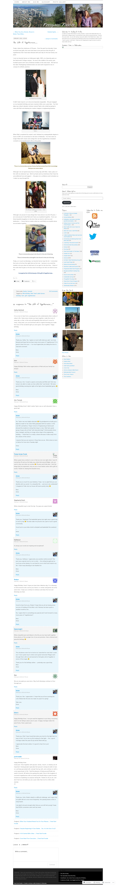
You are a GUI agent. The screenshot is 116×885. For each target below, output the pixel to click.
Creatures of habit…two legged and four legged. (72, 880)
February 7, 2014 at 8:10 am (21, 456)
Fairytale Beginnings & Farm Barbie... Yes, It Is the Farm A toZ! (38, 828)
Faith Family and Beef (69, 365)
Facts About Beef (68, 363)
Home (17, 2)
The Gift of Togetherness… (25, 42)
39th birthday (26, 293)
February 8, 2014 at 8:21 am (23, 377)
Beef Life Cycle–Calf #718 (70, 230)
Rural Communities (68, 274)
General (29, 291)
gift (26, 295)
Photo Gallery (59, 2)
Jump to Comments (51, 39)
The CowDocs (67, 376)
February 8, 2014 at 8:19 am (23, 336)
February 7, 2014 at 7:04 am (21, 312)
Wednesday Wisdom (69, 285)
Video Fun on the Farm (69, 283)
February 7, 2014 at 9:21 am (21, 541)
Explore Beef (67, 361)
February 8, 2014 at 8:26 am (23, 477)
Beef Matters (67, 359)
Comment (52, 864)
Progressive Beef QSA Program (71, 268)
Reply (15, 330)
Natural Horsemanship (69, 264)
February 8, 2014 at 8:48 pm (21, 714)
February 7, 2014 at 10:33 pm (21, 630)
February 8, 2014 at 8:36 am (23, 692)
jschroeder (18, 757)
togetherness (31, 295)
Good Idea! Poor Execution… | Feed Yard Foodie (34, 838)
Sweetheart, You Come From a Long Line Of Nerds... (73, 877)
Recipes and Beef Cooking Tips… (72, 270)
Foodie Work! (67, 255)
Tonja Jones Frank (20, 454)
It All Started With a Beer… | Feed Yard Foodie (33, 833)
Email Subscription (68, 191)
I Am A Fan (66, 368)
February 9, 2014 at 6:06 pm (23, 732)
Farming (66, 249)
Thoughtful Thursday (69, 279)
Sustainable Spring (68, 276)
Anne (17, 334)
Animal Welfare (68, 217)
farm (23, 295)
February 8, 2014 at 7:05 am (21, 677)
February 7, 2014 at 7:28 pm (21, 581)
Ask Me (36, 2)
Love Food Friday (68, 262)
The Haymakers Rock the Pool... (68, 875)
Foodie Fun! (67, 253)
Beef (32, 293)
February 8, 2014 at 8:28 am (23, 515)
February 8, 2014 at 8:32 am (23, 601)
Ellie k (16, 713)
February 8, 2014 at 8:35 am (23, 648)
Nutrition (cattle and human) (71, 266)
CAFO (65, 233)
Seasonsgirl (18, 629)
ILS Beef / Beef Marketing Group (72, 260)
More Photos (65, 352)
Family (25, 291)
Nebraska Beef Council (69, 372)
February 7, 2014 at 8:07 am (21, 402)
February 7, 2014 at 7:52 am (21, 362)
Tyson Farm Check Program (71, 281)
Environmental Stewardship (71, 244)
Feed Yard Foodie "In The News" (72, 251)
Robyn (16, 579)
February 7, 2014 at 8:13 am (21, 502)
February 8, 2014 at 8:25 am (23, 417)
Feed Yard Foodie (18, 883)
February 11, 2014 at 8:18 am (23, 793)
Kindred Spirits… (53, 32)
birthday (18, 295)
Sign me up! (67, 202)
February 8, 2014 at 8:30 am (23, 555)
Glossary (46, 2)
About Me (26, 2)
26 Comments (53, 291)
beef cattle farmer (39, 293)
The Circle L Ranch (68, 374)
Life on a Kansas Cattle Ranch (71, 370)
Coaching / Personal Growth (71, 242)
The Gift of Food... (64, 873)
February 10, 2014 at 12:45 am (21, 758)
